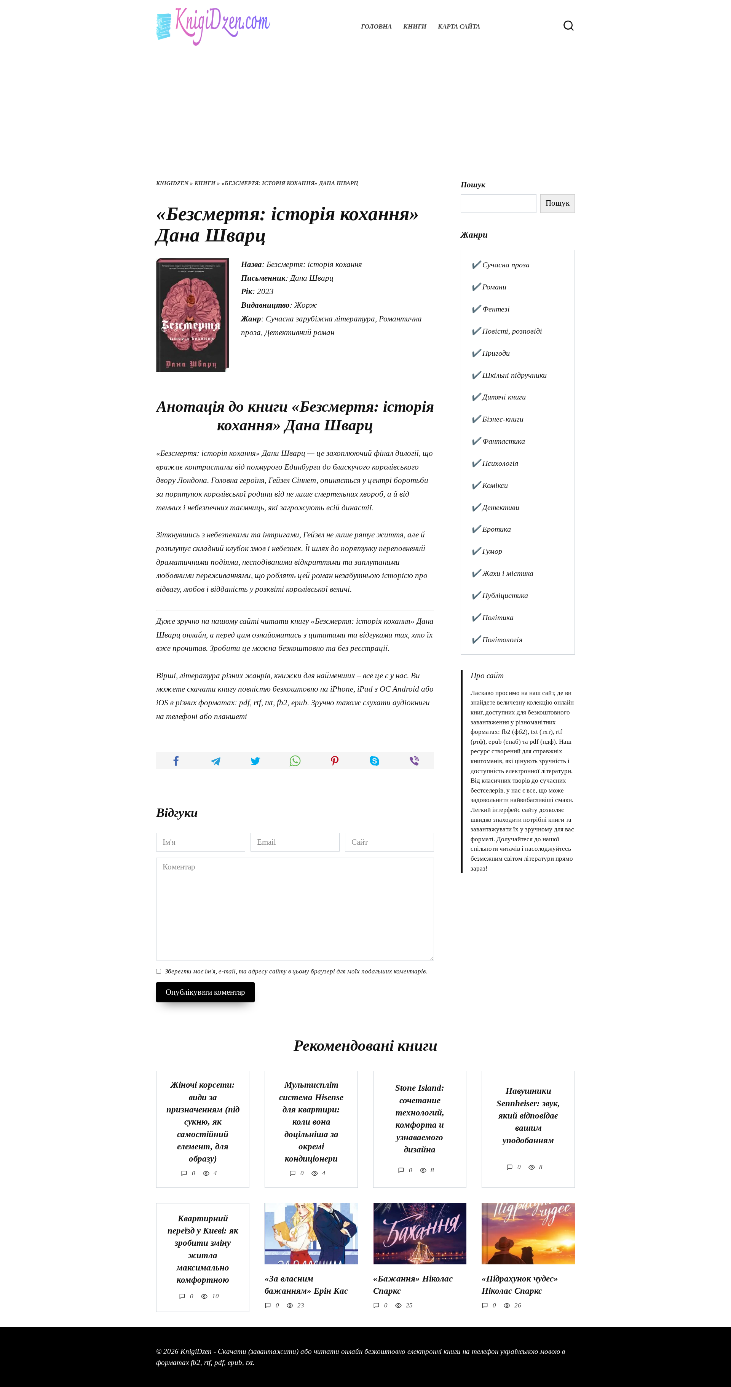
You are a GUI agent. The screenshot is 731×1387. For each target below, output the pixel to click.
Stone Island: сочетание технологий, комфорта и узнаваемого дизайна (419, 1119)
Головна (376, 26)
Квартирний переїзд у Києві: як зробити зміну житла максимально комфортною (203, 1249)
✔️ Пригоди (490, 353)
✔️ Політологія (496, 639)
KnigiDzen (172, 183)
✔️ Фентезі (490, 309)
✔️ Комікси (489, 485)
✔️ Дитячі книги (498, 397)
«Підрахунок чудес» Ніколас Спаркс (520, 1285)
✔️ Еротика (491, 529)
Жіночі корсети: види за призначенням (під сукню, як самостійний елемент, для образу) (202, 1122)
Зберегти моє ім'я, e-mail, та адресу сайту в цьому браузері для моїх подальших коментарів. (296, 971)
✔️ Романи (488, 287)
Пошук (473, 184)
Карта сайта (459, 26)
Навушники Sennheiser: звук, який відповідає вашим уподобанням (528, 1115)
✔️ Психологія (494, 463)
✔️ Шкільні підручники (509, 375)
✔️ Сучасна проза (500, 264)
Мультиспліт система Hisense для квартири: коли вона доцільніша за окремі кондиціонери (311, 1122)
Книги (414, 26)
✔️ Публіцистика (499, 595)
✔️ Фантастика (498, 441)
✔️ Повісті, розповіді (506, 331)
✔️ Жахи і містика (502, 573)
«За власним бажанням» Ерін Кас (306, 1285)
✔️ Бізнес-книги (497, 419)
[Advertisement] (365, 122)
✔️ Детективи (495, 507)
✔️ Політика (492, 617)
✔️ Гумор (486, 551)
